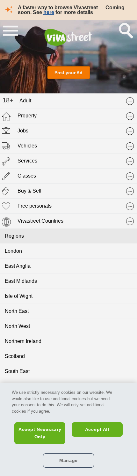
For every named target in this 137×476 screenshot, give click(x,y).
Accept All (97, 429)
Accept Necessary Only (39, 433)
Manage (68, 460)
